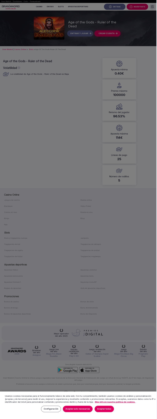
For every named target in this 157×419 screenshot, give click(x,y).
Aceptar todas (104, 409)
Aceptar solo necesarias (77, 409)
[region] (78, 405)
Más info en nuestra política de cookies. (115, 402)
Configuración (51, 409)
